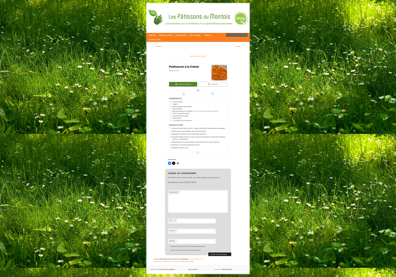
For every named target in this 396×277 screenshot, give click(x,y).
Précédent (158, 46)
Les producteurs (181, 35)
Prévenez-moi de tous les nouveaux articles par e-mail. (185, 250)
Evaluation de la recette (176, 182)
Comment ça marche (165, 35)
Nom (172, 220)
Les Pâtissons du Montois (167, 269)
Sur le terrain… (196, 35)
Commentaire (174, 192)
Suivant (239, 46)
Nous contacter (192, 269)
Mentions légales (227, 269)
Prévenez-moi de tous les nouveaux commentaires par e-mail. (187, 246)
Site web (171, 241)
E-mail (172, 230)
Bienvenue (152, 35)
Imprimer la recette (184, 84)
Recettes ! (208, 35)
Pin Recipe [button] (214, 84)
